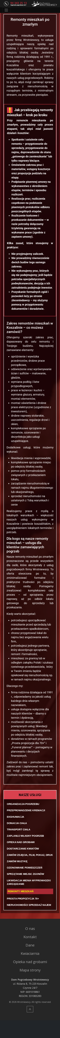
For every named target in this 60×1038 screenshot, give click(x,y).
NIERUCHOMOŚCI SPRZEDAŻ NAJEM (29, 905)
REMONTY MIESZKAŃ (20, 891)
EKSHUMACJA (15, 816)
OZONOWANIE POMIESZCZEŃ (24, 867)
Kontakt (30, 936)
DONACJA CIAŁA (17, 823)
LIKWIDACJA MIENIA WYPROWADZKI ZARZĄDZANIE (29, 882)
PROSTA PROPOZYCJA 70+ (23, 898)
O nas (30, 928)
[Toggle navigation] (6, 10)
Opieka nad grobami (30, 961)
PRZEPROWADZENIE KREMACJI (26, 810)
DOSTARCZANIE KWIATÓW (23, 848)
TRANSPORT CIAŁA (18, 829)
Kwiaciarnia (30, 953)
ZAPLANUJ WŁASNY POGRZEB (25, 835)
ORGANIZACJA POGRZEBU (23, 804)
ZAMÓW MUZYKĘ (17, 861)
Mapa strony (30, 970)
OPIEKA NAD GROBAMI (21, 842)
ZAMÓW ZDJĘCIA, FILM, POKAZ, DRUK (30, 855)
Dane (30, 945)
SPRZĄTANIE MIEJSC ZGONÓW (25, 874)
